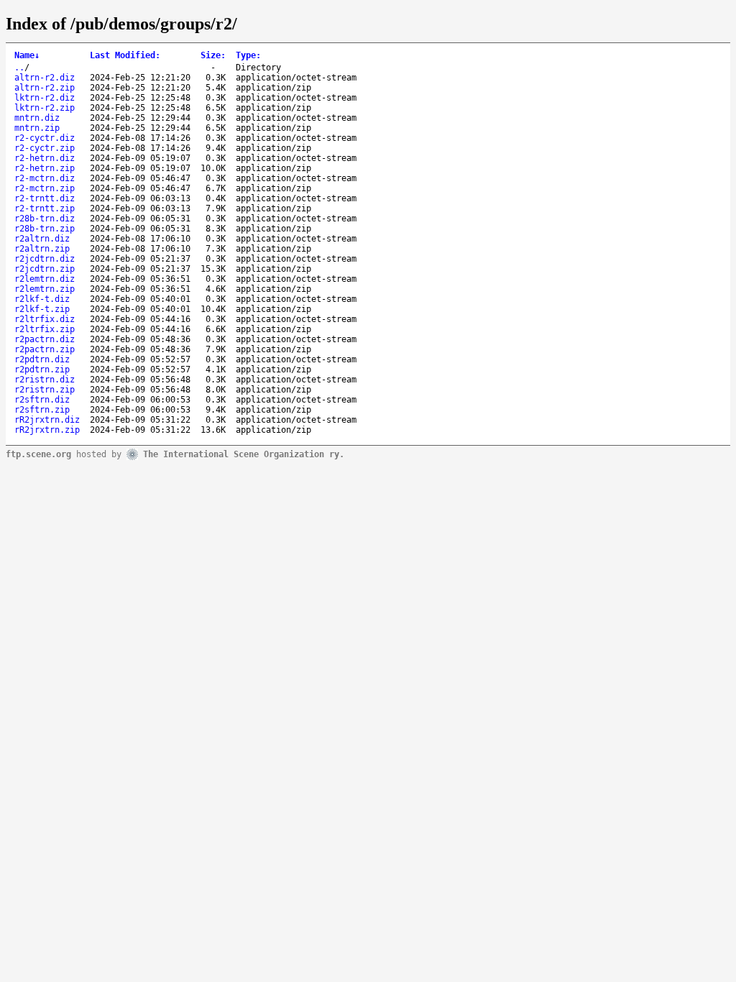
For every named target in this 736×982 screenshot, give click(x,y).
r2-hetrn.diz (44, 158)
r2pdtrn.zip (42, 369)
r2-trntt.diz (44, 198)
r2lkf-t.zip (42, 309)
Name (27, 55)
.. (19, 68)
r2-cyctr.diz (44, 138)
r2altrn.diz (42, 239)
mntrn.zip (37, 128)
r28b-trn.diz (44, 219)
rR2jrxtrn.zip (47, 430)
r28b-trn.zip (44, 229)
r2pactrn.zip (44, 349)
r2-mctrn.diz (44, 178)
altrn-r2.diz (44, 78)
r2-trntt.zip (44, 208)
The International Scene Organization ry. (243, 454)
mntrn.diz (37, 118)
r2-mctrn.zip (44, 188)
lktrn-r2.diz (44, 98)
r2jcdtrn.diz (44, 259)
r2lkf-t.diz (42, 299)
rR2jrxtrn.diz (47, 420)
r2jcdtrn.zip (44, 269)
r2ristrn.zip (44, 390)
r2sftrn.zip (42, 410)
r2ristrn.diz (44, 380)
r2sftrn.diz (42, 400)
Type (248, 55)
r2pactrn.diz (44, 339)
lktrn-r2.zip (44, 108)
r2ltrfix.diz (44, 319)
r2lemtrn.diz (44, 279)
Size (213, 55)
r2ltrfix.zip (44, 329)
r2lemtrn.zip (44, 289)
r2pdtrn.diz (42, 359)
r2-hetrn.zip (44, 168)
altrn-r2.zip (44, 88)
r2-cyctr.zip (44, 148)
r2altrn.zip (42, 249)
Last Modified (125, 55)
